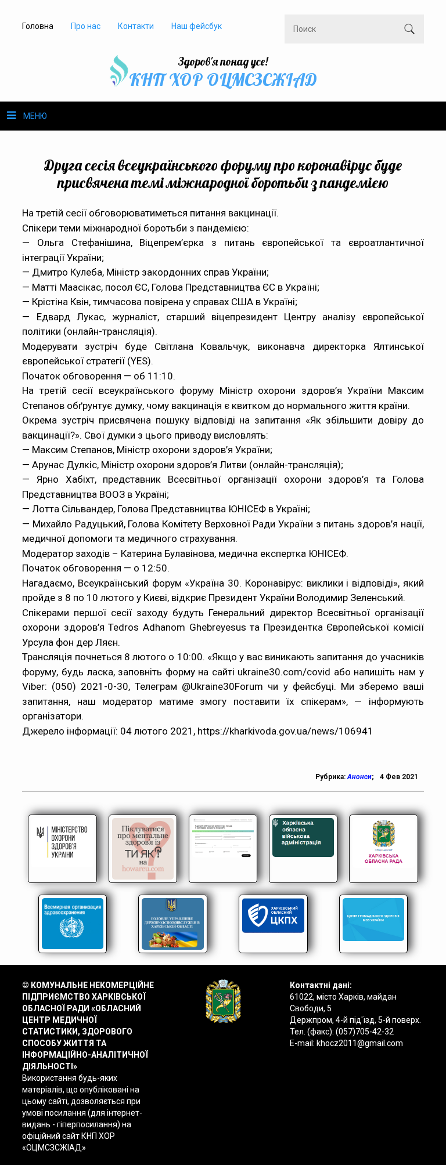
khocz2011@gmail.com (359, 1043)
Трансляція (47, 657)
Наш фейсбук (196, 26)
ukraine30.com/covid (284, 672)
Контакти (136, 26)
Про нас (85, 26)
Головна (37, 26)
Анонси (359, 777)
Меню (35, 116)
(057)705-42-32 (365, 1031)
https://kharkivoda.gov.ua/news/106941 (285, 731)
